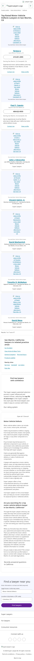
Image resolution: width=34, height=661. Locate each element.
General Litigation (10, 354)
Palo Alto (7, 368)
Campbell (14, 365)
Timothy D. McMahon (17, 282)
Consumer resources (9, 627)
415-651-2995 (18, 57)
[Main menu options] (3, 6)
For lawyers (5, 621)
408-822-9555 (18, 111)
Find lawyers (16, 605)
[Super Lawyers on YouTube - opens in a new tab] (19, 639)
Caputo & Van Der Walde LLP (16, 107)
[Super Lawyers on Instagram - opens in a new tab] (14, 639)
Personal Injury (21, 354)
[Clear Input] (30, 591)
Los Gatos (21, 365)
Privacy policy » (20, 654)
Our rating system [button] (11, 407)
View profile (25, 72)
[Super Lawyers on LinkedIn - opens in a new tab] (24, 639)
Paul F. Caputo (17, 105)
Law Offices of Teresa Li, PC (16, 53)
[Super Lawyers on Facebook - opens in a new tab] (10, 639)
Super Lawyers (6, 614)
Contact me (10, 72)
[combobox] (16, 591)
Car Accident (8, 348)
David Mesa (17, 320)
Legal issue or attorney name (10, 588)
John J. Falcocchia (17, 159)
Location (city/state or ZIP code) (11, 596)
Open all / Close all (23, 416)
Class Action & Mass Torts (13, 351)
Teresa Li (17, 51)
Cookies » (29, 654)
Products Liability (5, 10)
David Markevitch (17, 242)
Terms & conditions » (8, 654)
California (24, 10)
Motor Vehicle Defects (16, 10)
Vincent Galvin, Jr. (17, 200)
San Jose (7, 365)
